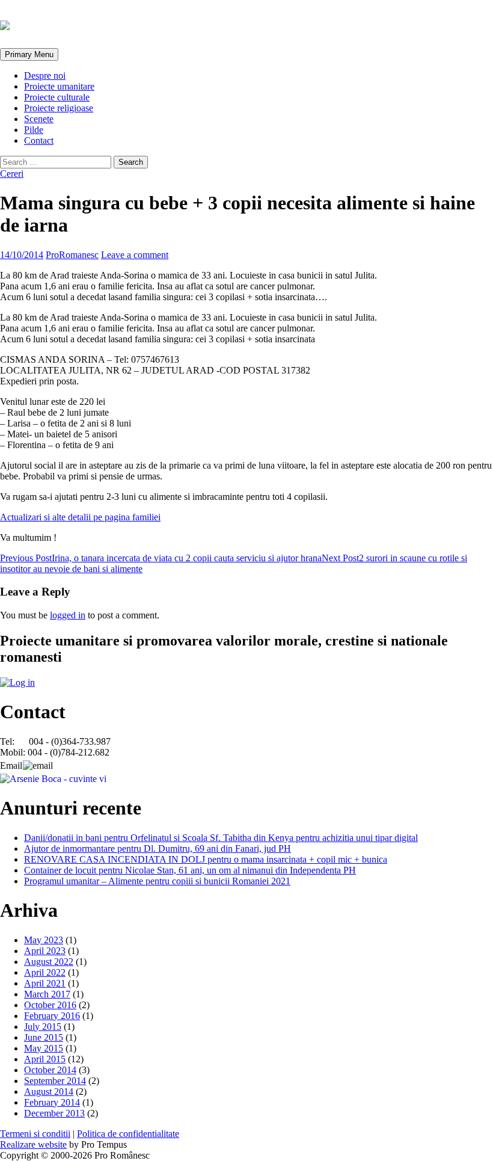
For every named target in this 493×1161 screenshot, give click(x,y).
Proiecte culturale (57, 97)
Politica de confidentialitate (128, 1134)
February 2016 (52, 1016)
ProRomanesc (72, 255)
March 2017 (47, 994)
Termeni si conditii (35, 1134)
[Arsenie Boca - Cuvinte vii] (53, 779)
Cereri (11, 173)
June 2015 (43, 1037)
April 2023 (45, 951)
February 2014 (52, 1102)
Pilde (33, 130)
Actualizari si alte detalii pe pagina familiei (80, 517)
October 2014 (50, 1070)
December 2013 (54, 1113)
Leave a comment (134, 255)
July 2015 (42, 1026)
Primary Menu (29, 54)
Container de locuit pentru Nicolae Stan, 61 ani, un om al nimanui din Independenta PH (190, 870)
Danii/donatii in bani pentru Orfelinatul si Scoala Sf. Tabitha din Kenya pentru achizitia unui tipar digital (221, 838)
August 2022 (48, 961)
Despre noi (45, 75)
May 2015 (43, 1048)
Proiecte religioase (58, 108)
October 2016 (50, 1005)
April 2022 (45, 972)
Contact (39, 140)
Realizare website (33, 1144)
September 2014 (55, 1081)
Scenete (39, 119)
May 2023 (43, 940)
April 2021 (45, 983)
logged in (67, 615)
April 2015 (45, 1059)
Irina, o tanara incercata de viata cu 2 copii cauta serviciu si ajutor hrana (161, 558)
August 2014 (48, 1091)
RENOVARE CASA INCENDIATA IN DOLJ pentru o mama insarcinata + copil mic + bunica (205, 859)
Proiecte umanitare (59, 86)
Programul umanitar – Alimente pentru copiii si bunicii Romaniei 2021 (157, 881)
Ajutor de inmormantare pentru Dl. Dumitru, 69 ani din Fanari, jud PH (157, 848)
